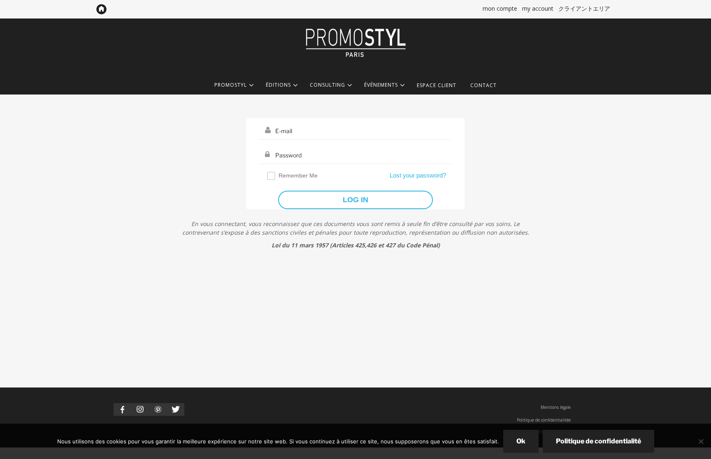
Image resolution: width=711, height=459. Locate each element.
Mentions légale (556, 407)
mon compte (500, 8)
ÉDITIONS (278, 85)
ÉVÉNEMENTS (381, 85)
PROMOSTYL (230, 85)
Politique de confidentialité (598, 441)
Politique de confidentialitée (544, 420)
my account (537, 8)
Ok (520, 441)
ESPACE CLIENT (436, 85)
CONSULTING (327, 85)
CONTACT (483, 85)
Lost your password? (418, 175)
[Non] (701, 441)
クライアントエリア (584, 8)
